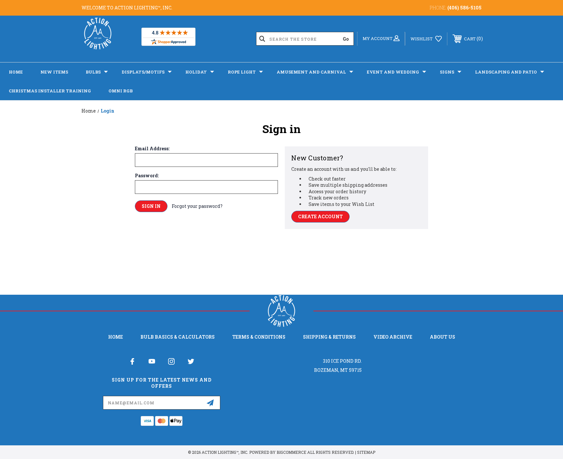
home (115, 337)
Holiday (196, 72)
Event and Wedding (393, 72)
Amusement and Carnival (311, 72)
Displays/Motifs (143, 72)
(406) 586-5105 (464, 8)
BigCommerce (291, 452)
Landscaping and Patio (506, 72)
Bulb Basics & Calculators (177, 337)
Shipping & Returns (329, 337)
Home (16, 72)
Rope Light (242, 72)
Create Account (320, 216)
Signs (447, 72)
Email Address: (152, 148)
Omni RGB (120, 91)
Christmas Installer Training (50, 91)
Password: (147, 175)
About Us (442, 337)
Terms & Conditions (258, 337)
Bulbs (93, 72)
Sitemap (366, 452)
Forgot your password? (197, 206)
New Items (54, 72)
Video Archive (392, 337)
